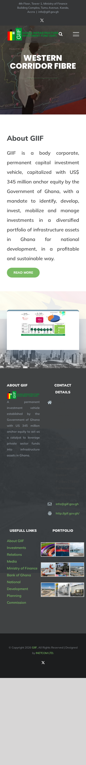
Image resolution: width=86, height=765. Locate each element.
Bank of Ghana (19, 575)
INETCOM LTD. (45, 653)
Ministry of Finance (22, 568)
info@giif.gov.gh (48, 11)
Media (12, 561)
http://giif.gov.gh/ (67, 513)
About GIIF (15, 541)
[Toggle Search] (61, 34)
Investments (16, 547)
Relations (14, 554)
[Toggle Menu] (76, 34)
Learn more (43, 82)
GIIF (34, 647)
